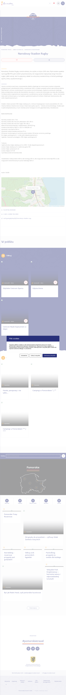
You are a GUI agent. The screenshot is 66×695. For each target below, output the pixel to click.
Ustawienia (24, 355)
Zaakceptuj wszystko (49, 355)
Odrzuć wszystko (35, 355)
